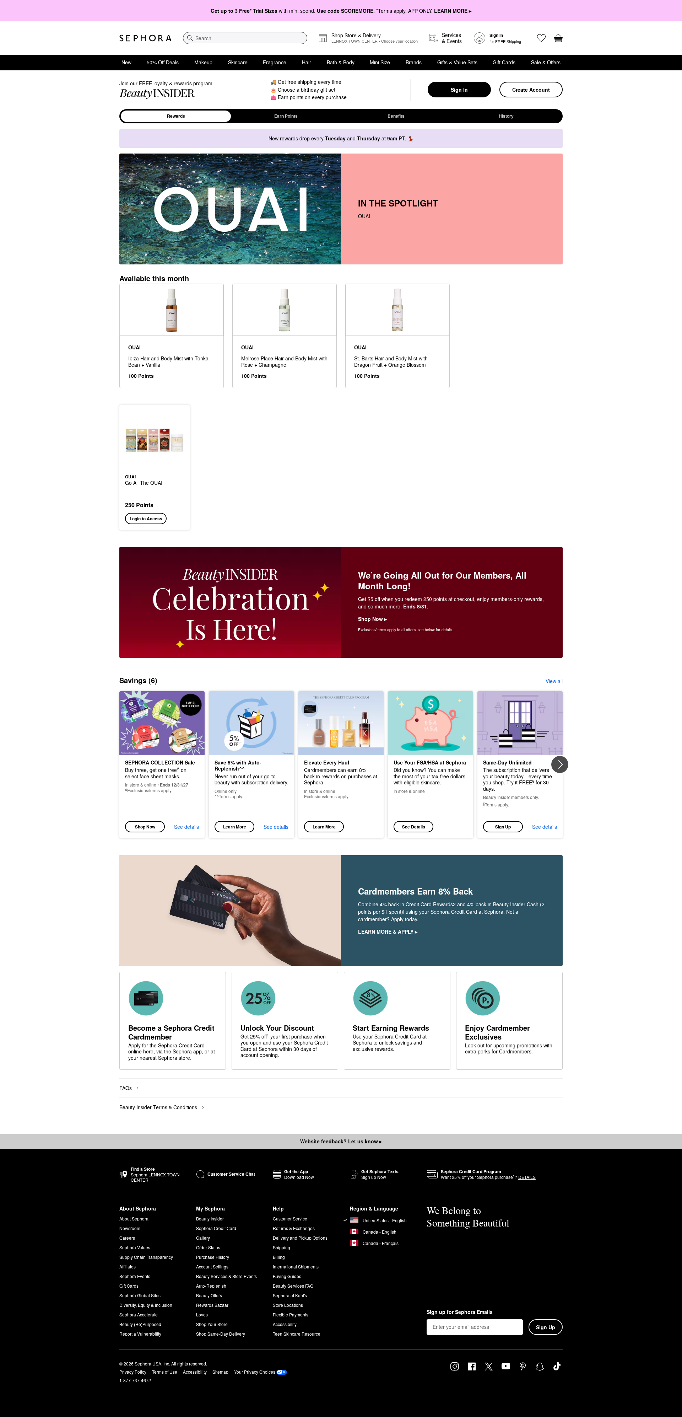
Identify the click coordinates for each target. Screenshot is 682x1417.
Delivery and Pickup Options (300, 1238)
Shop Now (145, 826)
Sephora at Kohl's (290, 1295)
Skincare (238, 62)
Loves (202, 1314)
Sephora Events (134, 1276)
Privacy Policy (132, 1372)
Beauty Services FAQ (293, 1286)
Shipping (281, 1247)
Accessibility (285, 1324)
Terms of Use (164, 1372)
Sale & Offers (546, 62)
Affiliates (127, 1266)
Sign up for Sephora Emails (460, 1312)
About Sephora (133, 1218)
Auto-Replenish (211, 1286)
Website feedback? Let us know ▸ (341, 1141)
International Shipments (296, 1266)
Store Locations (288, 1305)
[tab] (176, 116)
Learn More (234, 826)
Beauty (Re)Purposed (140, 1324)
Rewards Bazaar (212, 1305)
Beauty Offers (209, 1295)
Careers (127, 1238)
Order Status (208, 1247)
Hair (306, 62)
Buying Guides (287, 1276)
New (126, 62)
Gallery (203, 1238)
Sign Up (503, 826)
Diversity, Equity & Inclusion (145, 1305)
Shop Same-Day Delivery (220, 1334)
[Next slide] (559, 764)
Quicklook (155, 465)
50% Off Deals (163, 62)
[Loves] (541, 38)
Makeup (203, 62)
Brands (414, 62)
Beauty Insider (210, 1218)
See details (186, 826)
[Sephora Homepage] (145, 38)
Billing (279, 1257)
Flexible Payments (290, 1314)
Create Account (531, 89)
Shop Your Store (212, 1324)
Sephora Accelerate (138, 1314)
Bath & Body (340, 62)
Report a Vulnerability (140, 1334)
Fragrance (274, 62)
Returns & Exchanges (294, 1228)
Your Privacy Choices (254, 1372)
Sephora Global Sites (140, 1295)
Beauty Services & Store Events (226, 1276)
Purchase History (212, 1257)
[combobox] (245, 38)
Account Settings (212, 1266)
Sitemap (220, 1372)
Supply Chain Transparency (146, 1257)
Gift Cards (504, 62)
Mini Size (380, 62)
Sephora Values (134, 1247)
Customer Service (290, 1218)
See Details (413, 826)
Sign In (459, 89)
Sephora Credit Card (216, 1228)
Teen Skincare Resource (296, 1334)
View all (554, 681)
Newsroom (129, 1228)
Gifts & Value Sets (457, 62)
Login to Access (146, 518)
